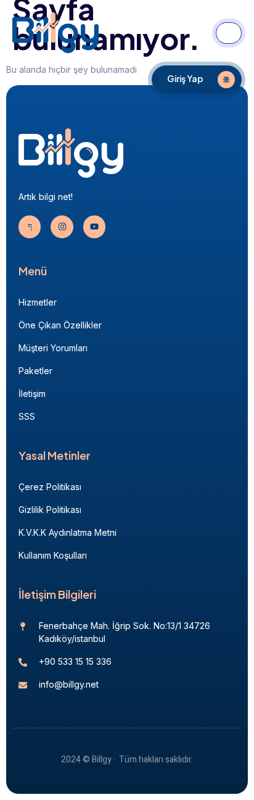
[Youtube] (94, 226)
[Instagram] (62, 226)
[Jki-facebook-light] (29, 226)
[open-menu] (229, 33)
